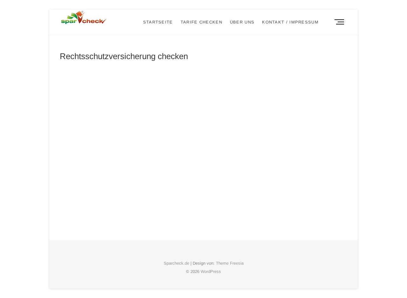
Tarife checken (201, 22)
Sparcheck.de (176, 263)
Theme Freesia (230, 263)
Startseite (158, 22)
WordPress (211, 271)
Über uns (242, 22)
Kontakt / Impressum (290, 22)
